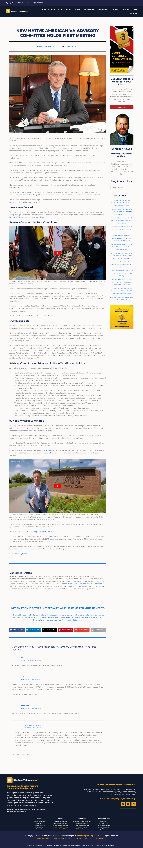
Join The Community (82, 825)
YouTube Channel (39, 825)
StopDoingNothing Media (88, 836)
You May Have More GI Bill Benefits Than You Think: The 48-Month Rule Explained (122, 203)
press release (18, 326)
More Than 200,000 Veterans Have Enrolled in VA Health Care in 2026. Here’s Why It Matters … (121, 255)
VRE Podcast (39, 827)
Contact (134, 13)
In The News (66, 9)
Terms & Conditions (104, 825)
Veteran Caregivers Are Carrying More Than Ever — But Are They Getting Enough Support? (122, 282)
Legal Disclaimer (104, 829)
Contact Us (39, 829)
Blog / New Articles (82, 823)
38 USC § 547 (14, 217)
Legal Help (103, 821)
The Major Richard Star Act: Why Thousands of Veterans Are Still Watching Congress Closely (122, 290)
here (43, 217)
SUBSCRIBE (122, 107)
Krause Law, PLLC (65, 589)
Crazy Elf (25, 706)
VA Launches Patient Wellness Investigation (36, 316)
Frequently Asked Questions (82, 821)
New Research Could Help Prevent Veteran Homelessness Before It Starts (121, 264)
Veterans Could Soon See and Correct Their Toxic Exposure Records (122, 229)
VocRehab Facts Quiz (61, 823)
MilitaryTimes (21, 554)
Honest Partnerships (103, 827)
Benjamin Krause (39, 821)
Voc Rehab (103, 9)
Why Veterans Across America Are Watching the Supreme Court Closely (121, 273)
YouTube (126, 9)
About (53, 9)
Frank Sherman (48, 450)
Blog (77, 9)
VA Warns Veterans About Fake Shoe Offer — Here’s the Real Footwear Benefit (121, 246)
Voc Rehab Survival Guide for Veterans (84, 584)
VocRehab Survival (61, 821)
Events (115, 9)
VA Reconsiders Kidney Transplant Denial (35, 532)
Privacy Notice (103, 823)
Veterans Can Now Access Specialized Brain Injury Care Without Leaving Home (122, 238)
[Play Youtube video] (57, 253)
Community (89, 9)
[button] (17, 630)
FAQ (136, 9)
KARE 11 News (57, 537)
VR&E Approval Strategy (60, 825)
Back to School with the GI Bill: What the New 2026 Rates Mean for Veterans (122, 220)
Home (44, 9)
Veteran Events (82, 827)
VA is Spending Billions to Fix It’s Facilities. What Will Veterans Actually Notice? (122, 211)
